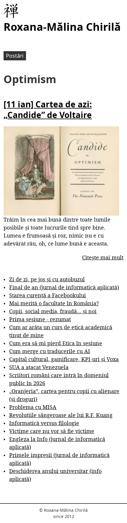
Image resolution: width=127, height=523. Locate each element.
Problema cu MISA (32, 407)
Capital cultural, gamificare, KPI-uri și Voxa (64, 359)
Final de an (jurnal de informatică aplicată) (64, 287)
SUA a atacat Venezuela (39, 367)
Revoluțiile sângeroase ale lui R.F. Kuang (61, 415)
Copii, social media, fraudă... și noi (53, 311)
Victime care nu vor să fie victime (51, 431)
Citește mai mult (102, 257)
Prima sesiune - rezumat (40, 319)
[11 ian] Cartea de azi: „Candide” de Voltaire (48, 109)
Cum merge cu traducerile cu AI (49, 351)
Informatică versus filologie (44, 423)
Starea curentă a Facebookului (47, 295)
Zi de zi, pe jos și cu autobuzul (47, 279)
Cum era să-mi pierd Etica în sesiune (55, 343)
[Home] (11, 11)
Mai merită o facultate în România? (54, 303)
